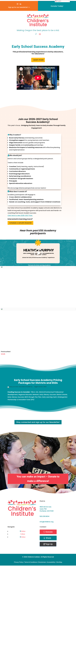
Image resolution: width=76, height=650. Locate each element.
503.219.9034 (44, 516)
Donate (49, 532)
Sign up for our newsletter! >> (19, 7)
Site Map (59, 562)
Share (48, 538)
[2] (38, 267)
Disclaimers (42, 562)
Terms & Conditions (30, 562)
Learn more (38, 60)
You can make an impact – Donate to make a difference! (38, 479)
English (59, 1)
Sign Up (49, 544)
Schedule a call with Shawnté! (20, 223)
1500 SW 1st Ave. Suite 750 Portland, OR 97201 (46, 509)
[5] (38, 309)
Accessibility (51, 562)
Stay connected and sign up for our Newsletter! (38, 422)
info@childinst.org (46, 522)
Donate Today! (57, 6)
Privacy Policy (18, 562)
